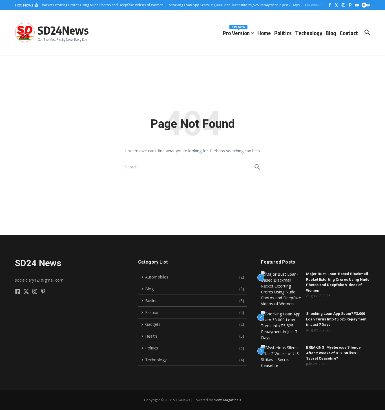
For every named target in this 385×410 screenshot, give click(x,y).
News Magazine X (227, 400)
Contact (349, 33)
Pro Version (236, 32)
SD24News (63, 30)
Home (264, 33)
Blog (331, 33)
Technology (308, 33)
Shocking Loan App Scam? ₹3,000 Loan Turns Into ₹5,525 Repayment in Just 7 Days (336, 319)
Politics (283, 33)
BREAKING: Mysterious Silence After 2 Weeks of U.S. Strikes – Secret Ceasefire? (333, 352)
